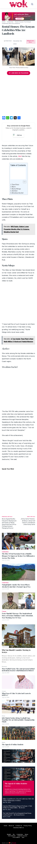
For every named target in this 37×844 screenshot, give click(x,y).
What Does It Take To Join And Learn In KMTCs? (16, 694)
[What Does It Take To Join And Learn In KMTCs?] (18, 706)
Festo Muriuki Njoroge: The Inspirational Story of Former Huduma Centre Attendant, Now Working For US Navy (17, 615)
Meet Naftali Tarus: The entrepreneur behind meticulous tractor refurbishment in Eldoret (18, 670)
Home (3, 22)
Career (4, 691)
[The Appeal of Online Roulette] (18, 756)
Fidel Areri (8, 786)
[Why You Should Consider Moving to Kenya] (18, 636)
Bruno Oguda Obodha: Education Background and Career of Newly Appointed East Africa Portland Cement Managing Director (9, 523)
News (3, 716)
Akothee (14, 191)
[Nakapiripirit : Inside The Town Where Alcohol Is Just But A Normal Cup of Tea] (18, 572)
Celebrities (10, 22)
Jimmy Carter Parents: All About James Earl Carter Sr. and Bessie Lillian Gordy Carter (28, 521)
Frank (14, 843)
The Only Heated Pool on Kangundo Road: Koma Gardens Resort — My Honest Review (17, 814)
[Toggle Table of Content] (24, 181)
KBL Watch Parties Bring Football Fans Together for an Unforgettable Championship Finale (18, 720)
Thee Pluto (15, 184)
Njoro (14, 187)
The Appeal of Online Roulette (12, 744)
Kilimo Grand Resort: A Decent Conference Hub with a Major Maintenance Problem (18, 799)
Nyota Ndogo (16, 189)
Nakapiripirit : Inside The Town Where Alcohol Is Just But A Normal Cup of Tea (16, 586)
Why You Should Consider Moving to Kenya (16, 651)
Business (5, 647)
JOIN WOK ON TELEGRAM (19, 73)
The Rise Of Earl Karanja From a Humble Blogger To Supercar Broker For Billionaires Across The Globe (18, 556)
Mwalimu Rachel (17, 193)
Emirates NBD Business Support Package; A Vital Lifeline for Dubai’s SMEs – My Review (17, 807)
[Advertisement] (18, 96)
